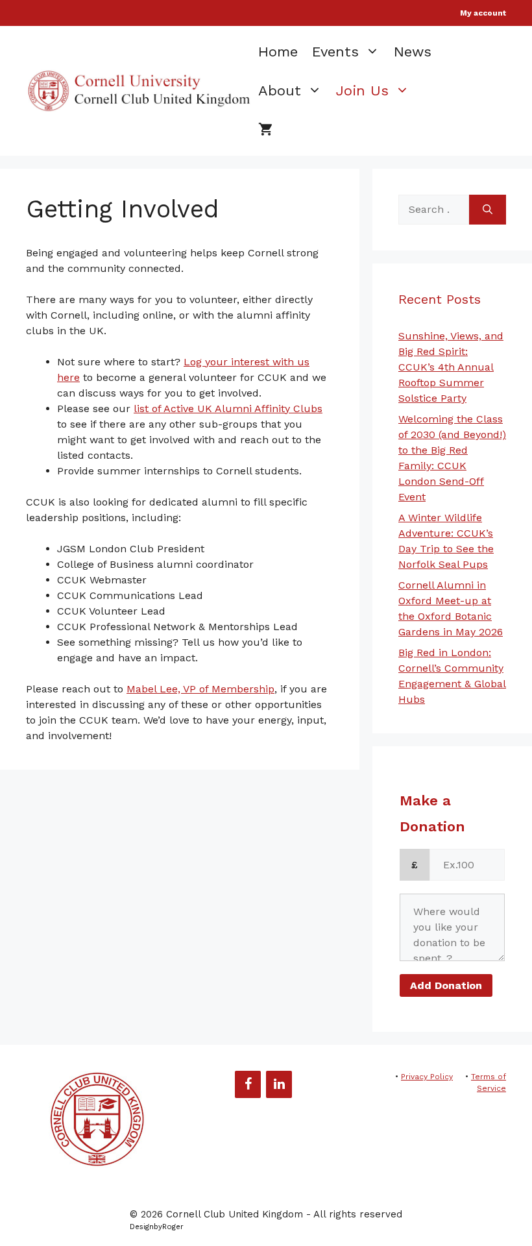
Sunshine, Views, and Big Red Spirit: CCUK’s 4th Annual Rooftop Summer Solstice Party (450, 367)
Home (278, 51)
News (412, 51)
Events (335, 51)
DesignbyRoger (157, 1227)
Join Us (362, 90)
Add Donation (446, 985)
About (279, 90)
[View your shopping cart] (265, 129)
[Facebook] (248, 1084)
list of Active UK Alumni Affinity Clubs (228, 408)
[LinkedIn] (279, 1084)
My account (483, 13)
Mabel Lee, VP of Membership (200, 689)
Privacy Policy (427, 1076)
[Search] (487, 210)
